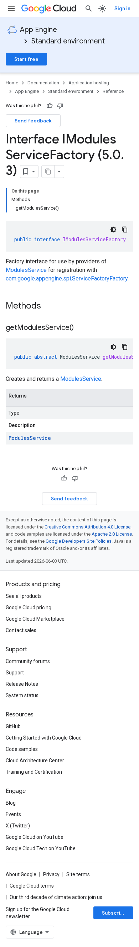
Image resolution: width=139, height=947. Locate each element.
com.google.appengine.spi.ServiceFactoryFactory (67, 278)
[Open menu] (11, 8)
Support (15, 672)
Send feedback (33, 120)
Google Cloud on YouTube (34, 837)
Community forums (28, 661)
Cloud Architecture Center (35, 760)
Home (12, 82)
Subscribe (114, 913)
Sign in (122, 8)
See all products (24, 596)
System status (22, 695)
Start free (26, 59)
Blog (11, 803)
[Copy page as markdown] (48, 171)
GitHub (13, 726)
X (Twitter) (18, 825)
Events (13, 814)
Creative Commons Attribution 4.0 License (87, 527)
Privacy (51, 874)
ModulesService (26, 270)
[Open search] (88, 8)
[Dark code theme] (113, 229)
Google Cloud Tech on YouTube (41, 848)
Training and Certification (34, 772)
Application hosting (88, 82)
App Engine (38, 29)
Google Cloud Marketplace (35, 619)
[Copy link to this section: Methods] (50, 306)
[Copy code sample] (124, 229)
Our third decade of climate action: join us (56, 897)
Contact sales (21, 630)
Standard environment (68, 41)
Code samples (22, 749)
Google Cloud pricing (28, 607)
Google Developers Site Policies (79, 541)
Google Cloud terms (32, 886)
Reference (113, 91)
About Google (21, 874)
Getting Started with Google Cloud (44, 738)
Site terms (78, 874)
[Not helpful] (60, 105)
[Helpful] (49, 105)
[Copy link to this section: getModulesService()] (81, 328)
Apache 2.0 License (112, 534)
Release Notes (22, 684)
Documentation (43, 82)
